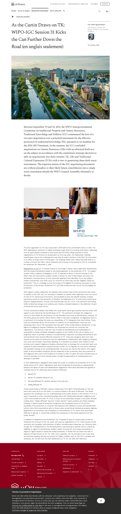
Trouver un (17, 462)
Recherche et (45, 473)
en (100, 11)
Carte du (68, 465)
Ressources (18, 472)
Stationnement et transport (72, 460)
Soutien (17, 475)
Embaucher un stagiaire (19, 467)
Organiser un (71, 472)
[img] (18, 4)
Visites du (69, 455)
